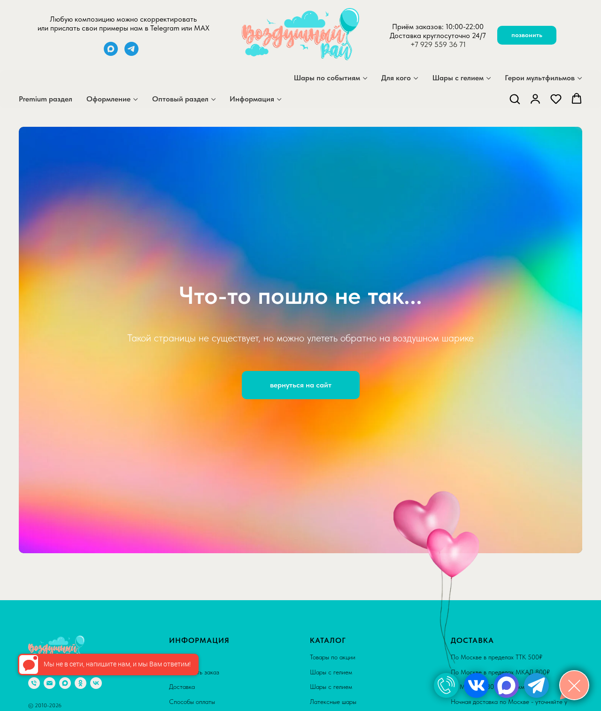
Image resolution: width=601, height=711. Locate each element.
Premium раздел (45, 98)
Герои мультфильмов (540, 77)
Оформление (108, 98)
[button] (514, 98)
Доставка (182, 686)
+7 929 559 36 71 (438, 44)
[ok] (80, 683)
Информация (252, 98)
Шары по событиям (327, 77)
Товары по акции (332, 657)
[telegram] (131, 53)
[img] (446, 685)
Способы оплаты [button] (192, 701)
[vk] (96, 683)
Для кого (396, 77)
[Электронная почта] (49, 683)
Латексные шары (333, 701)
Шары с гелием (458, 77)
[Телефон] (34, 683)
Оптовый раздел (180, 98)
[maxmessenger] (111, 53)
